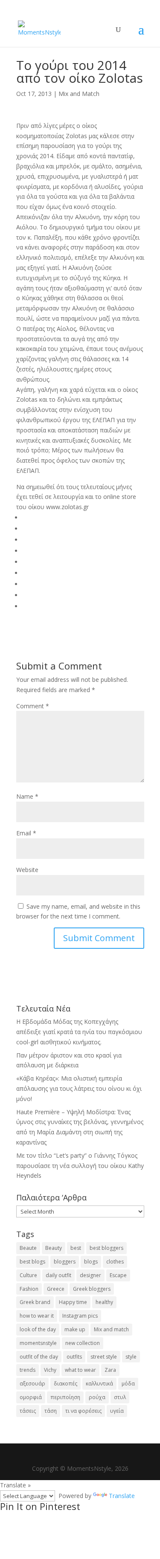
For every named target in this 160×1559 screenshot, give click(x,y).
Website (27, 870)
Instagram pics (80, 1315)
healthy (104, 1302)
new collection (82, 1343)
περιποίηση (65, 1397)
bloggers (65, 1261)
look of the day (38, 1329)
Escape (118, 1275)
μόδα (128, 1383)
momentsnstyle (38, 1343)
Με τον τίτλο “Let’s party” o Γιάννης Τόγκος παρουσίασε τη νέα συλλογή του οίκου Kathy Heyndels (80, 1165)
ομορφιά (31, 1397)
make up (74, 1329)
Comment (32, 706)
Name (27, 796)
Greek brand (35, 1302)
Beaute (28, 1248)
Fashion (29, 1288)
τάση (50, 1410)
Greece (55, 1288)
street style (103, 1356)
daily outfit (58, 1275)
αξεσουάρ (32, 1383)
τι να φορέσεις (83, 1410)
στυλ (120, 1397)
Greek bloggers (92, 1288)
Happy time (73, 1302)
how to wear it (37, 1315)
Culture (28, 1275)
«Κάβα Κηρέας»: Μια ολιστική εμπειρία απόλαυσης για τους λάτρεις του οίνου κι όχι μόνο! (79, 1088)
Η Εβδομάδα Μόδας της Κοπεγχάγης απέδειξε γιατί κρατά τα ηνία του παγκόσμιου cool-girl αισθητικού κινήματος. (79, 1031)
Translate (122, 1496)
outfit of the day (39, 1356)
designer (90, 1275)
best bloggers (106, 1248)
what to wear (80, 1370)
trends (27, 1370)
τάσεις (28, 1410)
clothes (115, 1261)
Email (26, 833)
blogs (91, 1261)
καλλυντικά (99, 1383)
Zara (110, 1370)
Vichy (50, 1370)
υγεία (117, 1410)
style (131, 1356)
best (75, 1248)
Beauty (53, 1248)
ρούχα (97, 1397)
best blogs (32, 1261)
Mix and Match (78, 94)
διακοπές (65, 1383)
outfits (74, 1356)
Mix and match (111, 1329)
